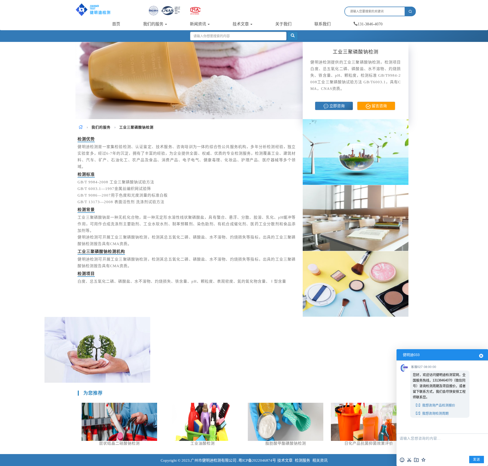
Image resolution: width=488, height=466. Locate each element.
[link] (81, 127)
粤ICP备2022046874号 (257, 460)
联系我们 (322, 24)
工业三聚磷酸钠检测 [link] (136, 127)
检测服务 (302, 460)
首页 (116, 24)
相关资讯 (320, 460)
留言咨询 (379, 106)
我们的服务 (153, 24)
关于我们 (283, 24)
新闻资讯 (198, 24)
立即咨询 (336, 106)
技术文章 (241, 24)
